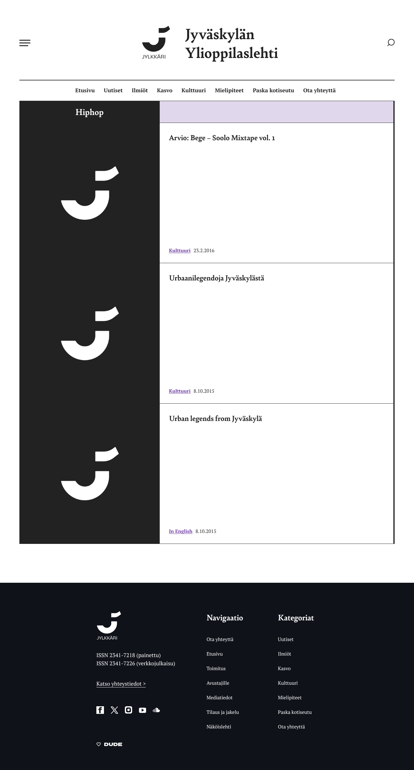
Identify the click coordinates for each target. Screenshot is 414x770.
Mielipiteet (229, 90)
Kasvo (164, 90)
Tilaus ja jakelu (222, 712)
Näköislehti (218, 726)
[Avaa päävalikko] (24, 43)
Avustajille (217, 683)
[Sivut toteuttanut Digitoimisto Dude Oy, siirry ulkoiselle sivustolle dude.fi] (109, 745)
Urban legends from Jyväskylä (215, 418)
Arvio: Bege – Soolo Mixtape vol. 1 (222, 137)
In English (180, 531)
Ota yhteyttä (319, 90)
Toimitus (215, 668)
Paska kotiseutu (273, 90)
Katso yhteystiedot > (121, 683)
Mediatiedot (219, 697)
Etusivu (85, 90)
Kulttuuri (194, 90)
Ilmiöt (140, 90)
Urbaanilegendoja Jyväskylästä (216, 278)
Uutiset (113, 90)
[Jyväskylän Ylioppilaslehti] (109, 637)
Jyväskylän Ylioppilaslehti (231, 43)
